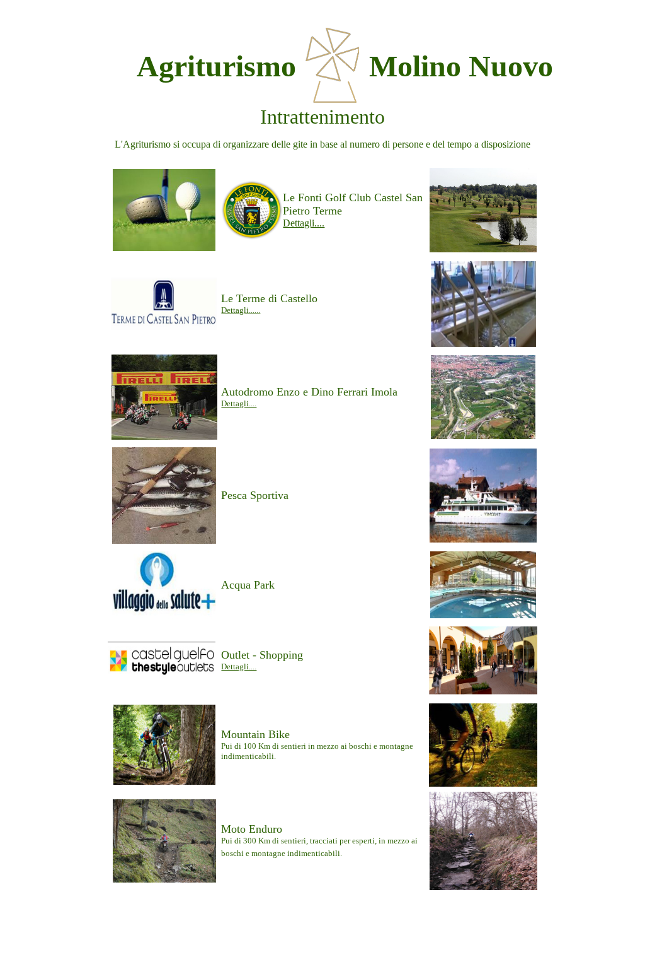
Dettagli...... (240, 310)
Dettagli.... (303, 223)
